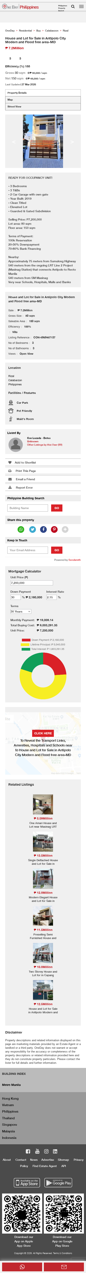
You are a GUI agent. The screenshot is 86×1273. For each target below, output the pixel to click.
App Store (27, 1182)
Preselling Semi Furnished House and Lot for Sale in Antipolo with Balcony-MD (43, 940)
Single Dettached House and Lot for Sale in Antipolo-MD (43, 863)
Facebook (28, 1152)
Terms (14, 606)
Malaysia (8, 1131)
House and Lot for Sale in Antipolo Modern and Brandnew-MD (43, 1012)
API (63, 1166)
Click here (43, 733)
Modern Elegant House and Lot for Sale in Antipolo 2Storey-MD (43, 901)
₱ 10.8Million (43, 967)
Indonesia (9, 1137)
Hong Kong (10, 1098)
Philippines (10, 1111)
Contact (20, 1159)
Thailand (8, 1118)
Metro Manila (11, 1084)
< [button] (14, 141)
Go (56, 508)
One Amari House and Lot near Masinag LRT (43, 824)
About (7, 1159)
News (34, 1159)
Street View (14, 106)
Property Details (17, 92)
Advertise (47, 1159)
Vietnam (8, 1105)
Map (10, 99)
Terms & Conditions (62, 1253)
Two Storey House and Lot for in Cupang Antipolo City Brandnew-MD (43, 977)
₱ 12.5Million (43, 1004)
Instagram (46, 1152)
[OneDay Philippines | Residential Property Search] (20, 6)
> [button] (72, 141)
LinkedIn (55, 1152)
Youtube (37, 1152)
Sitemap (63, 1159)
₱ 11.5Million (43, 929)
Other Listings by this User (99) (44, 444)
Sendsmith (74, 559)
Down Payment (20, 591)
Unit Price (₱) (19, 577)
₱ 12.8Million (43, 892)
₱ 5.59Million (43, 818)
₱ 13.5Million (43, 855)
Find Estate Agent (45, 1166)
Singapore (9, 1124)
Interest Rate (55, 591)
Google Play (57, 1182)
